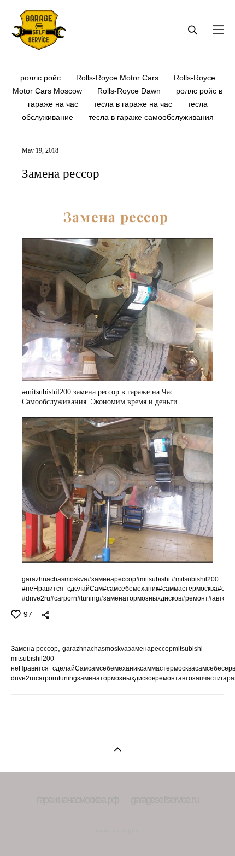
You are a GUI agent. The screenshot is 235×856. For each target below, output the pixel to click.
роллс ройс (41, 77)
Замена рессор (34, 649)
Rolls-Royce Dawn (130, 90)
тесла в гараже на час (133, 104)
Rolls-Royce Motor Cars (118, 77)
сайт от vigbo (117, 831)
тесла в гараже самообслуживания (151, 117)
